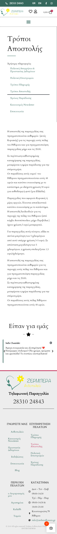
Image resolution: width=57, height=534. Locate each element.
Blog (17, 470)
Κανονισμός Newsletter (22, 104)
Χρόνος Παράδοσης (20, 98)
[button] (28, 22)
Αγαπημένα (17, 502)
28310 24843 (28, 402)
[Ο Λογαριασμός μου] (35, 11)
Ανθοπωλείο (17, 431)
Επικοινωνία (17, 111)
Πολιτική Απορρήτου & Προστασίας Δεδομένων (22, 70)
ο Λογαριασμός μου (16, 494)
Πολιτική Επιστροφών (22, 78)
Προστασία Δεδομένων (14, 449)
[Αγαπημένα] (30, 11)
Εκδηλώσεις (17, 456)
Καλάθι (17, 509)
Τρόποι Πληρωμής (20, 84)
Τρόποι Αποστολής (20, 91)
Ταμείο (17, 516)
